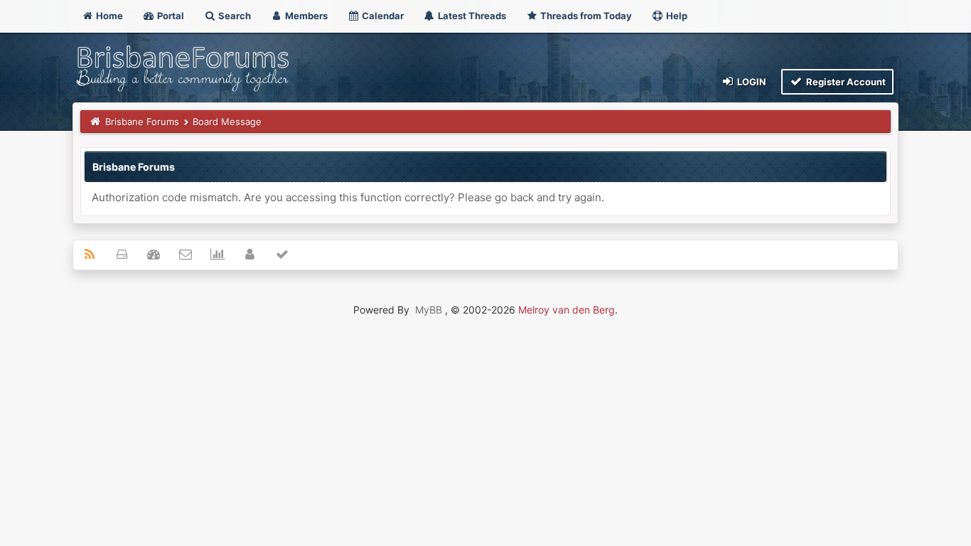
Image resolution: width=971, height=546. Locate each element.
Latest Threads (471, 15)
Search (233, 15)
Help (675, 15)
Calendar (382, 15)
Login (750, 81)
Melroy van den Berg (566, 310)
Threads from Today (585, 15)
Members (305, 15)
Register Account (845, 81)
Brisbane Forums (142, 121)
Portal (169, 15)
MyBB (428, 310)
